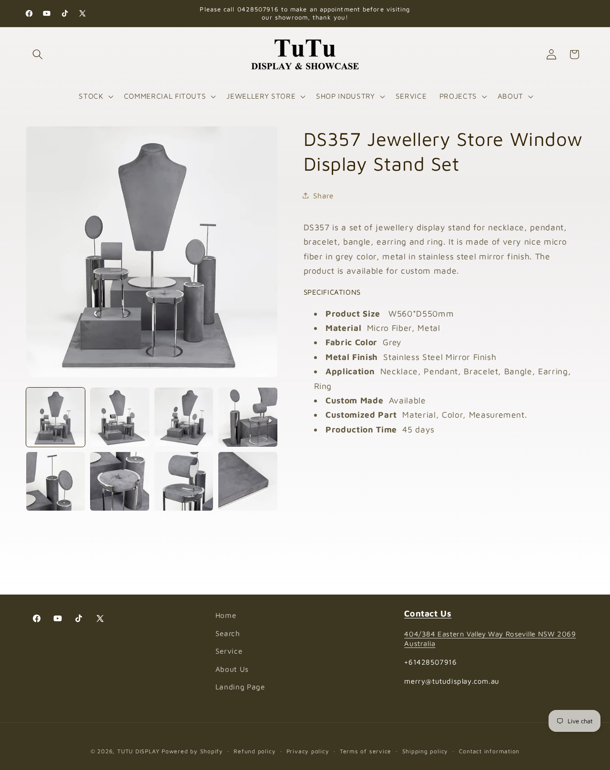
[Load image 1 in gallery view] (55, 417)
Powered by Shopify (192, 751)
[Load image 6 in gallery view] (119, 481)
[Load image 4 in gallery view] (247, 417)
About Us (232, 669)
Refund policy (254, 751)
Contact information (489, 751)
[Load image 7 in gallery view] (183, 481)
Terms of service (365, 751)
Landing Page (240, 687)
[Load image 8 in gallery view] (247, 481)
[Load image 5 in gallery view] (55, 481)
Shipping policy (425, 751)
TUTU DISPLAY (138, 751)
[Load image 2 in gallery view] (119, 417)
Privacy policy (307, 751)
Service (229, 651)
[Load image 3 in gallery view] (183, 417)
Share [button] (323, 195)
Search (227, 633)
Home (225, 615)
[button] (37, 54)
